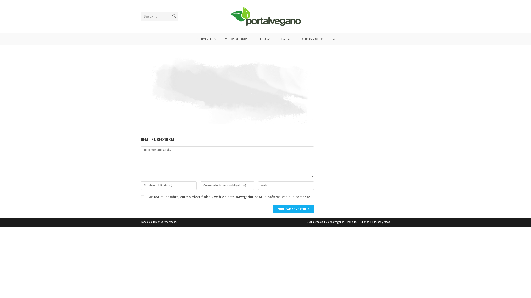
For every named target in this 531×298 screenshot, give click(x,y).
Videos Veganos (335, 222)
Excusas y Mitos (381, 222)
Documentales (315, 222)
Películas (352, 222)
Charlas (365, 222)
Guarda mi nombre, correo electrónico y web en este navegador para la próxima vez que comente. (229, 197)
